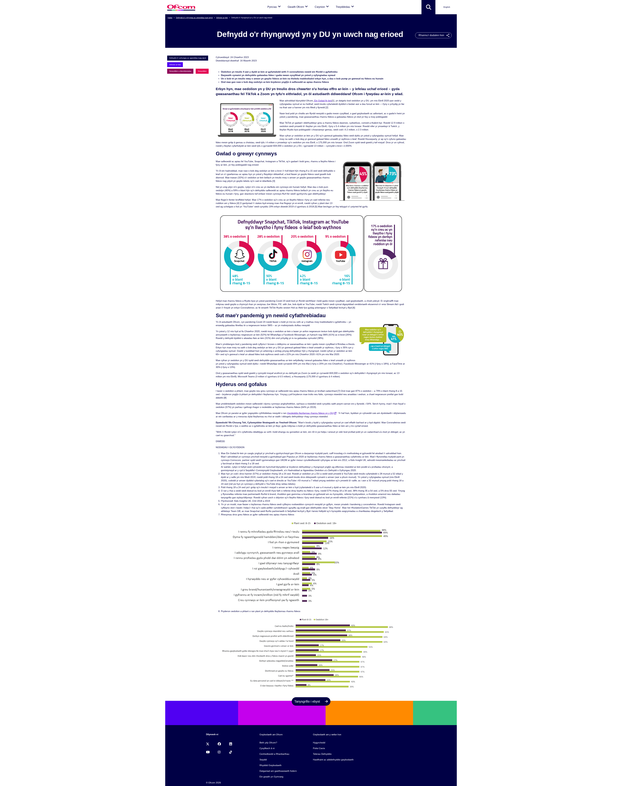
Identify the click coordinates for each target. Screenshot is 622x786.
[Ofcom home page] (181, 7)
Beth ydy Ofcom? (268, 742)
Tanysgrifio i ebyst (307, 701)
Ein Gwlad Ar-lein (323, 100)
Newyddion (202, 71)
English (446, 7)
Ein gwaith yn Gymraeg (271, 776)
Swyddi (263, 759)
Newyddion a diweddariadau (180, 71)
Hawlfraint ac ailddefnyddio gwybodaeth (333, 759)
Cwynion (322, 6)
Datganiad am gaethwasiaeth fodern (278, 771)
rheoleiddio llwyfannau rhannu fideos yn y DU (310, 413)
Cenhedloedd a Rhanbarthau (274, 754)
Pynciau (274, 6)
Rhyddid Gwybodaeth (270, 765)
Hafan (170, 18)
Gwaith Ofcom (298, 6)
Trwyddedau (345, 6)
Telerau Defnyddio (322, 754)
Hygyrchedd (319, 742)
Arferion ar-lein (222, 18)
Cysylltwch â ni (267, 748)
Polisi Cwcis (319, 748)
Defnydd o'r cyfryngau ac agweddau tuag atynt (194, 18)
